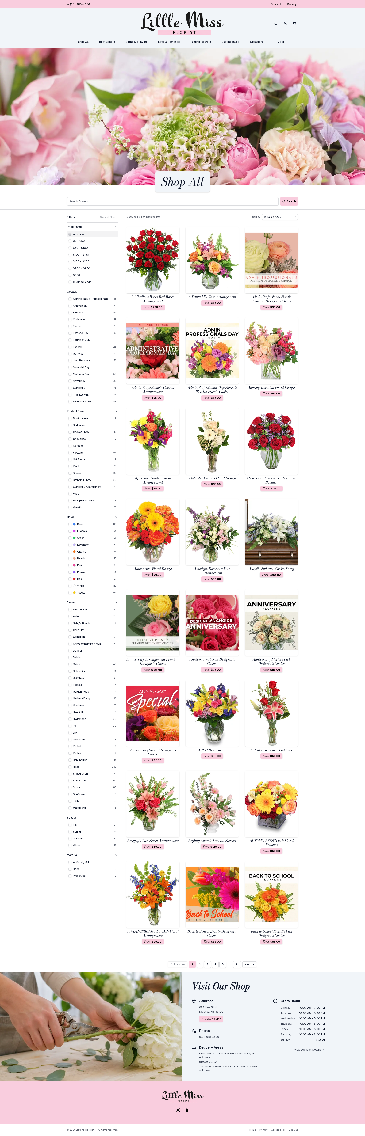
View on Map (213, 1019)
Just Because (230, 42)
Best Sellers (107, 42)
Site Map (293, 1129)
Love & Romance (169, 42)
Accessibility (278, 1129)
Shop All (83, 42)
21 (237, 964)
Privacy (263, 1129)
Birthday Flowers (137, 42)
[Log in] (285, 23)
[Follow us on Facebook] (187, 1110)
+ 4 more (205, 1070)
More (280, 42)
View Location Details (307, 1049)
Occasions (257, 42)
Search (291, 201)
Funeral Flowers (200, 42)
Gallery (292, 4)
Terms (252, 1129)
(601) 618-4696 (80, 4)
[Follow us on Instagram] (177, 1110)
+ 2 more (204, 1057)
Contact (276, 4)
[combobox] (280, 217)
